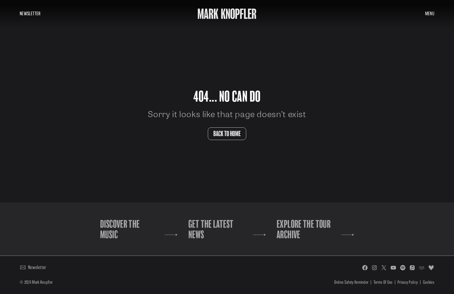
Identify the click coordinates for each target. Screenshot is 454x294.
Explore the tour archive (304, 229)
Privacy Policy (408, 282)
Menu (429, 13)
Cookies (428, 282)
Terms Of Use (383, 282)
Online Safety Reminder (351, 282)
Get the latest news (210, 229)
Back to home (227, 133)
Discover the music (120, 229)
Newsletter (30, 13)
